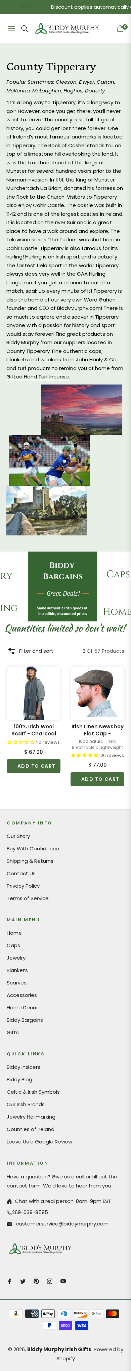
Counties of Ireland (30, 1129)
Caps (13, 945)
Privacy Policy (23, 885)
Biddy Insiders (23, 1067)
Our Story (18, 836)
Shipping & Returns (30, 860)
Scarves (17, 982)
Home (14, 932)
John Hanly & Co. (97, 359)
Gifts (13, 1032)
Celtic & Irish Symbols (33, 1091)
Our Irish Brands (26, 1104)
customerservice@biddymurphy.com (61, 1223)
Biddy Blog (19, 1079)
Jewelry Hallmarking (31, 1116)
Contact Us (21, 873)
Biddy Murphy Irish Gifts (59, 1349)
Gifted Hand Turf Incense (37, 376)
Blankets (17, 970)
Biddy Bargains (25, 1019)
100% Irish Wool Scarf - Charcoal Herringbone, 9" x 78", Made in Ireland (33, 730)
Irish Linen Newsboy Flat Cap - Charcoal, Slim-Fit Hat (98, 730)
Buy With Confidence (33, 848)
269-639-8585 (30, 1212)
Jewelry (16, 957)
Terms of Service (28, 898)
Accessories (22, 995)
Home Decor (22, 1007)
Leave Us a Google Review (39, 1141)
